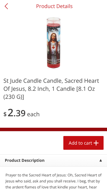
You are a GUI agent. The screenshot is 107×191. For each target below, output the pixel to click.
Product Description (25, 160)
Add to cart (80, 143)
